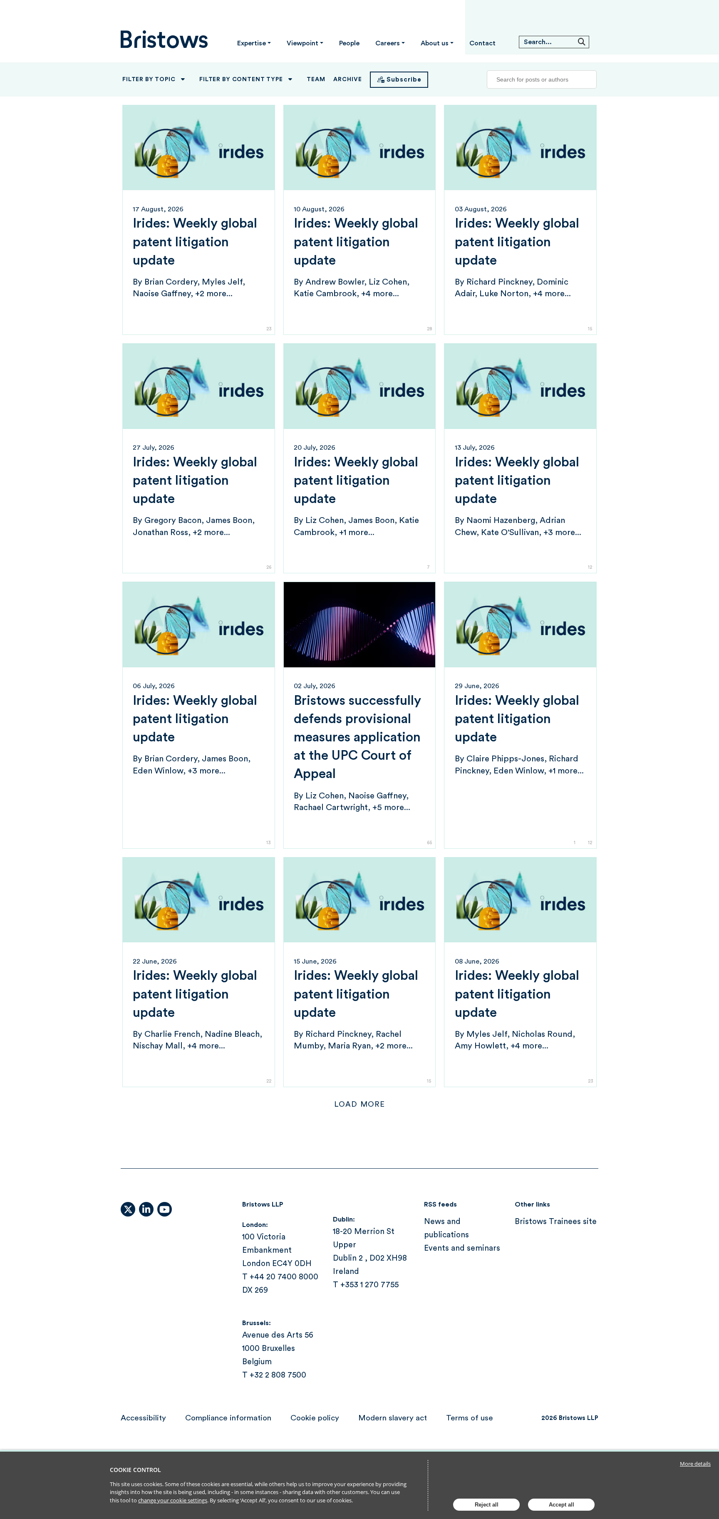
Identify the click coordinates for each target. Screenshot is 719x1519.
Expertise (251, 43)
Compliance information (228, 1418)
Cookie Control (135, 1470)
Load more (359, 1104)
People (349, 43)
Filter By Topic (149, 79)
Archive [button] (347, 79)
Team (316, 79)
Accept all (561, 1505)
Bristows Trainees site (556, 1222)
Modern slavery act (392, 1418)
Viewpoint (302, 43)
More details (695, 1463)
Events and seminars (462, 1248)
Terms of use (469, 1418)
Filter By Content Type (241, 79)
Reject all (486, 1505)
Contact (482, 43)
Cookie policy (314, 1418)
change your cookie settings (172, 1500)
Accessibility (143, 1418)
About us (435, 43)
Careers (387, 43)
